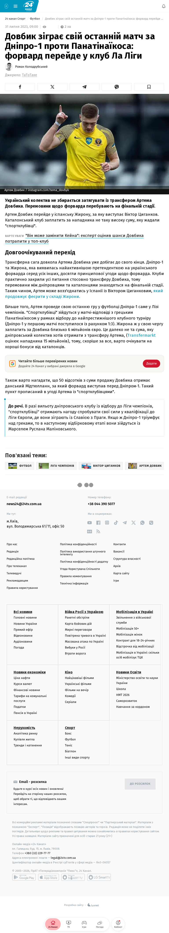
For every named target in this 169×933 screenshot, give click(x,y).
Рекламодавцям (17, 580)
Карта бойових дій (78, 623)
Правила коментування (76, 576)
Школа (121, 689)
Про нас (12, 544)
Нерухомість (24, 728)
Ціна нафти (22, 678)
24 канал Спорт (15, 18)
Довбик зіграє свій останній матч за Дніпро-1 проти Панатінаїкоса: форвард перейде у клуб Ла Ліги (104, 18)
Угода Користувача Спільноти (80, 569)
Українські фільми (78, 684)
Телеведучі (14, 573)
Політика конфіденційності (78, 544)
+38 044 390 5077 (101, 504)
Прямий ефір (23, 630)
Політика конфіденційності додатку (84, 561)
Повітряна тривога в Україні (85, 635)
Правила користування (22, 588)
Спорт (70, 728)
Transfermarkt (141, 335)
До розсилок (140, 784)
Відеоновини (23, 635)
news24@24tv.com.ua (24, 504)
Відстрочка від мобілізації (135, 646)
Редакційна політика (21, 559)
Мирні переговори (78, 630)
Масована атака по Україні (84, 641)
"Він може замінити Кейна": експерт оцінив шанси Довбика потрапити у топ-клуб (74, 238)
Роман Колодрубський (31, 66)
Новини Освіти (128, 672)
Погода (19, 647)
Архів (116, 566)
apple (48, 877)
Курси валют (23, 684)
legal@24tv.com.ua (63, 857)
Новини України (25, 623)
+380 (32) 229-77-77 (37, 853)
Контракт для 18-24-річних (135, 640)
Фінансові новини (27, 690)
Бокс (68, 733)
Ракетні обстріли (77, 617)
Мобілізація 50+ (127, 628)
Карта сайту (121, 573)
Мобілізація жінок (129, 634)
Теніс (68, 745)
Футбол (35, 18)
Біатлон (70, 751)
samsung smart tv (99, 877)
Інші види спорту (77, 757)
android (24, 877)
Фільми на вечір (76, 690)
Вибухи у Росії (75, 647)
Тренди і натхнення (28, 745)
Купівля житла (24, 739)
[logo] (28, 6)
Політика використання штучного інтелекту (83, 553)
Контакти (119, 544)
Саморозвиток (126, 701)
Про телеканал (17, 566)
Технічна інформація (74, 583)
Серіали (70, 702)
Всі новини (23, 612)
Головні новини (25, 617)
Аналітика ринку (25, 733)
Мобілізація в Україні (134, 612)
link (89, 522)
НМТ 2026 (123, 695)
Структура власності (127, 559)
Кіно (69, 672)
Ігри (116, 580)
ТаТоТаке (29, 75)
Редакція (12, 551)
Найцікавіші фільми (79, 678)
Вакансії (118, 551)
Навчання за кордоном (133, 707)
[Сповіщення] (163, 6)
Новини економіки (30, 672)
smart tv (73, 877)
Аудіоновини (23, 641)
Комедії (70, 696)
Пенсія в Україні (25, 713)
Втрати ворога (75, 653)
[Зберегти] (149, 86)
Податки (20, 707)
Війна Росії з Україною (84, 612)
